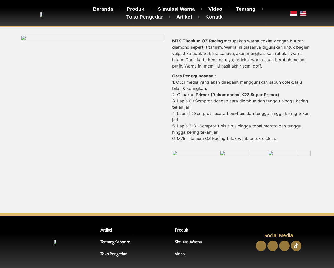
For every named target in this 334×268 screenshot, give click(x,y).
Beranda (103, 9)
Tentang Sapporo (115, 242)
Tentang (245, 9)
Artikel (184, 17)
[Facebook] (261, 246)
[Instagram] (272, 246)
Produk (135, 9)
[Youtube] (284, 246)
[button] (289, 163)
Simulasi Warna (176, 9)
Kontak (214, 17)
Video (215, 9)
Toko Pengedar (144, 17)
